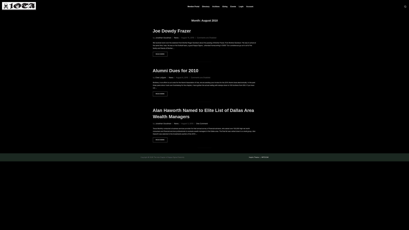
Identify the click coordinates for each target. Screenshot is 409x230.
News (176, 38)
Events (233, 6)
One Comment (202, 123)
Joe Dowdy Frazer (172, 30)
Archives (216, 6)
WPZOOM (264, 157)
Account (249, 6)
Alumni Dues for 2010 (175, 70)
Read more (161, 54)
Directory (206, 6)
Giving (225, 6)
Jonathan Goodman (163, 38)
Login (241, 6)
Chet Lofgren (160, 77)
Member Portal (193, 6)
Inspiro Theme (254, 157)
